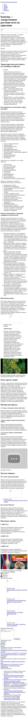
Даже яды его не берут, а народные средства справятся (16, 625)
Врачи (5, 9)
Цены (5, 4)
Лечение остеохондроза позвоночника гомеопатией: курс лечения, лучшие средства (14, 677)
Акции (5, 6)
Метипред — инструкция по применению (15, 685)
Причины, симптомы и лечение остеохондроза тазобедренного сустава (14, 681)
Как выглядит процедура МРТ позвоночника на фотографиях (12, 698)
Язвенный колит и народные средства (17, 590)
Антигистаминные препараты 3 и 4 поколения (13, 654)
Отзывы (6, 7)
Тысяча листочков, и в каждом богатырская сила (15, 613)
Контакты (6, 10)
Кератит (6, 326)
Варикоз (3, 643)
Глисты (3, 646)
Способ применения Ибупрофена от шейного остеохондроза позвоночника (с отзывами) (14, 692)
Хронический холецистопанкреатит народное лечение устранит (16, 601)
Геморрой (3, 657)
